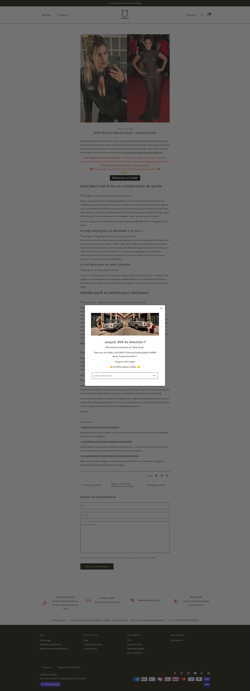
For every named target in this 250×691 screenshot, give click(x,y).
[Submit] (154, 375)
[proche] (161, 309)
